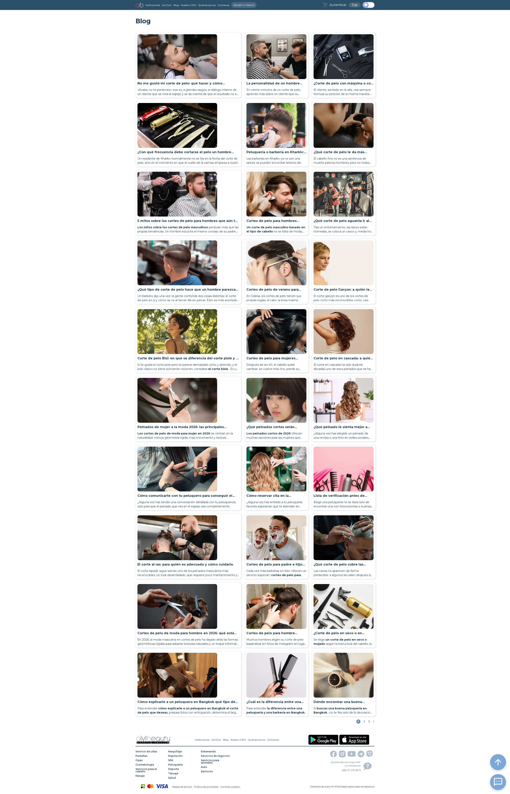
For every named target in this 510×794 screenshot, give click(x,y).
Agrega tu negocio (244, 4)
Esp (355, 5)
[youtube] (352, 754)
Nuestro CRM (188, 5)
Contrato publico (230, 786)
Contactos (223, 5)
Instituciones (152, 5)
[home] (139, 5)
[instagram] (342, 754)
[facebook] (333, 754)
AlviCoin (167, 5)
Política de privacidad (206, 786)
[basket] (325, 5)
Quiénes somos (207, 5)
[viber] (369, 753)
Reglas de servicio (182, 786)
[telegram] (361, 754)
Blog (176, 5)
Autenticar (338, 5)
